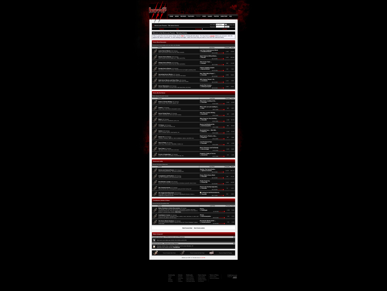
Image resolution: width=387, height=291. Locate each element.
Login (169, 278)
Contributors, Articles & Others (161, 200)
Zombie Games (202, 278)
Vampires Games (202, 279)
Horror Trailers (190, 276)
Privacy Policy (213, 276)
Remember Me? (231, 24)
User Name (213, 24)
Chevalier (204, 75)
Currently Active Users (158, 237)
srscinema (204, 81)
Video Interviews (190, 279)
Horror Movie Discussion (159, 42)
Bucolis (203, 57)
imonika (203, 63)
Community (198, 29)
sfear (202, 108)
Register (162, 29)
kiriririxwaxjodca (206, 125)
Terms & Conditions (214, 278)
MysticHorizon (205, 69)
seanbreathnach (206, 222)
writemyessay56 (206, 86)
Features (180, 281)
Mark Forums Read (187, 228)
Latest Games (201, 276)
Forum (170, 276)
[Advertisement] (203, 8)
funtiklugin (204, 210)
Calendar (224, 29)
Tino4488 (204, 194)
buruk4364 (204, 114)
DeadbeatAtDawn (206, 51)
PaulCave (204, 137)
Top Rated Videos (190, 281)
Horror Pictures (190, 278)
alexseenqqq (205, 149)
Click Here (178, 212)
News (179, 279)
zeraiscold (204, 182)
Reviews (180, 276)
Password (212, 26)
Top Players (201, 281)
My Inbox (170, 281)
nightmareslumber (206, 170)
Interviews (180, 278)
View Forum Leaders (199, 228)
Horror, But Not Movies (159, 93)
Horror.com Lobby (158, 161)
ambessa (204, 131)
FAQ (177, 29)
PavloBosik (176, 247)
